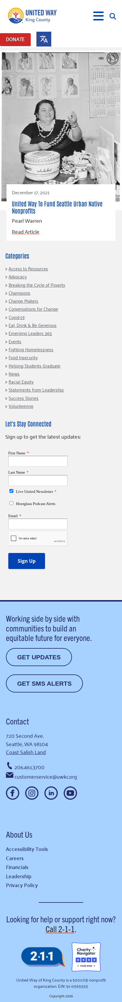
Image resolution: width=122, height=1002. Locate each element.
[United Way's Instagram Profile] (31, 793)
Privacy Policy (22, 885)
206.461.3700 (29, 767)
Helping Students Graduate (34, 365)
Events (15, 341)
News (14, 373)
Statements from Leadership (36, 389)
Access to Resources (28, 268)
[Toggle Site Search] (113, 16)
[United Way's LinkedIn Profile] (51, 793)
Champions (19, 292)
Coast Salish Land (26, 751)
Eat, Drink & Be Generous (33, 325)
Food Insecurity (23, 357)
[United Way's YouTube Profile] (70, 793)
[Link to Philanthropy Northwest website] (43, 957)
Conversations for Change (33, 308)
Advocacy (18, 276)
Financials (17, 867)
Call (60, 929)
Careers (15, 858)
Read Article (25, 231)
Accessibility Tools (27, 849)
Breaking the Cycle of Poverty (37, 284)
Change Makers (23, 300)
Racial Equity (21, 381)
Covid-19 (17, 317)
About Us (19, 834)
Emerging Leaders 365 (30, 333)
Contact (17, 721)
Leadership (18, 876)
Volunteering (21, 406)
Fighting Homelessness (31, 349)
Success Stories (23, 398)
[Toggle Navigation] (98, 16)
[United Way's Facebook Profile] (12, 793)
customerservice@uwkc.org (46, 776)
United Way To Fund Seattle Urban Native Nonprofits (57, 206)
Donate (15, 39)
